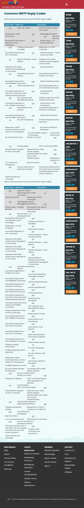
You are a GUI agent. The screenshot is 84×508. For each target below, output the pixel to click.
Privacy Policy (10, 458)
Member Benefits (52, 450)
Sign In (47, 466)
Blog (6, 450)
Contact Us (69, 450)
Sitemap (7, 469)
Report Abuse (50, 458)
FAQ (66, 454)
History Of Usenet (31, 453)
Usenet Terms (30, 478)
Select (71, 34)
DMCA (7, 454)
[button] (66, 4)
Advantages (50, 454)
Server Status (50, 462)
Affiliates (68, 472)
